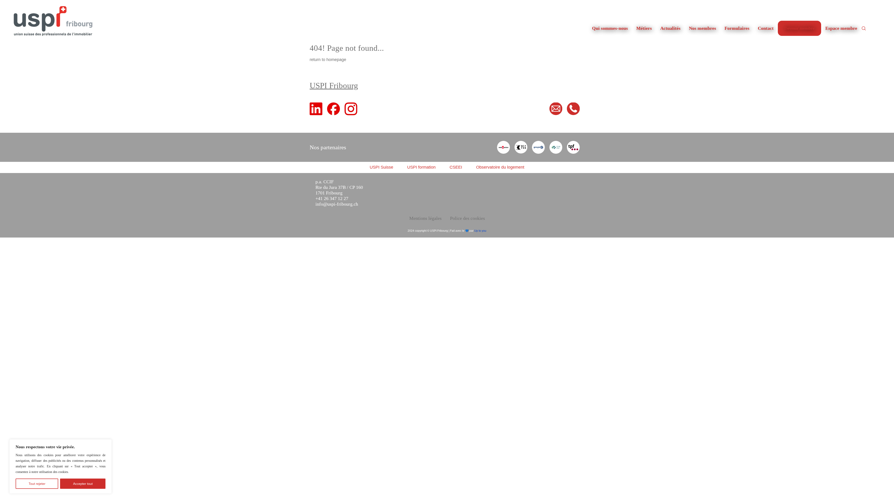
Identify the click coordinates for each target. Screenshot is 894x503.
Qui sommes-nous (610, 28)
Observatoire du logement (500, 167)
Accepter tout (83, 484)
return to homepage (328, 59)
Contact (766, 28)
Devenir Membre (799, 28)
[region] (60, 466)
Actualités (670, 28)
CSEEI (456, 167)
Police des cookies (467, 218)
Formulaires (737, 28)
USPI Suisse (381, 167)
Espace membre (841, 28)
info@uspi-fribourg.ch (336, 204)
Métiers (644, 28)
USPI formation (421, 167)
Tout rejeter (37, 484)
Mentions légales (425, 218)
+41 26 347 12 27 (331, 198)
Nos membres (702, 28)
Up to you (480, 230)
